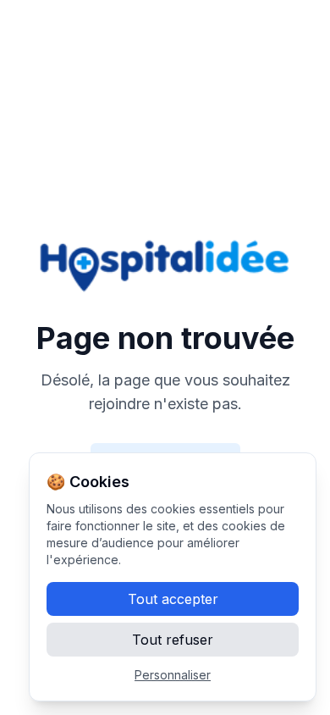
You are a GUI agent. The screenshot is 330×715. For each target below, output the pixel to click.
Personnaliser (173, 675)
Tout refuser (172, 639)
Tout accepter (173, 598)
